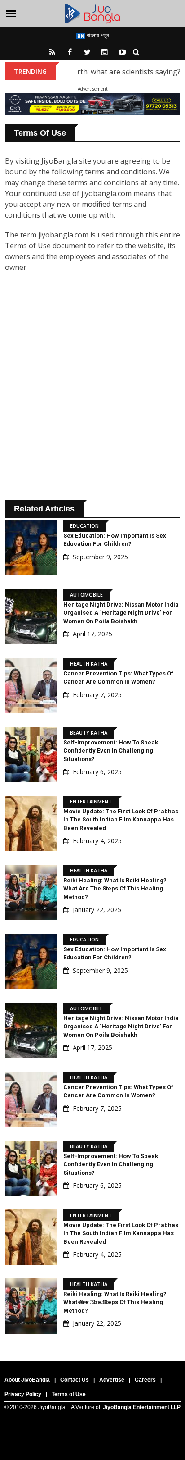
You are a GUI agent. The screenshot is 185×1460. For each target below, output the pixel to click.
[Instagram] (104, 52)
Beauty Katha (88, 732)
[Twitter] (87, 52)
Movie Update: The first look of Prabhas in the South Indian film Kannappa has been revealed (120, 819)
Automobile (86, 594)
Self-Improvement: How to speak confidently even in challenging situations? (110, 750)
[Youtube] (122, 52)
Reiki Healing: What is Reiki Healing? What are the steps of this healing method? (115, 888)
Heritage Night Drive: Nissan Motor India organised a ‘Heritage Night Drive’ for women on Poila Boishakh (121, 612)
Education (84, 525)
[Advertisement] (92, 389)
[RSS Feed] (52, 52)
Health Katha (88, 663)
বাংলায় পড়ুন (97, 35)
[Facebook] (69, 52)
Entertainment (91, 801)
